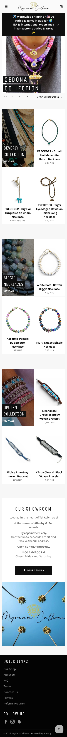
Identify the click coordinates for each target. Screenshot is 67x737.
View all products (50, 96)
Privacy (8, 697)
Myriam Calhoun (21, 733)
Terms (7, 686)
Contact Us (11, 692)
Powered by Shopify (41, 733)
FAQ (6, 680)
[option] (33, 68)
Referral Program (15, 703)
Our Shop (10, 669)
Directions (35, 570)
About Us (9, 674)
